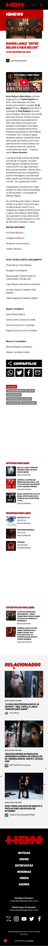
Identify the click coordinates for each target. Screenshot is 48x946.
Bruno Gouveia (13, 395)
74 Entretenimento (15, 391)
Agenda (24, 884)
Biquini (30, 391)
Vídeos (24, 878)
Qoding (30, 940)
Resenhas (24, 871)
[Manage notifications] (5, 941)
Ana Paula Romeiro (19, 60)
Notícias (11, 386)
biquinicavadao (23, 243)
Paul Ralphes (13, 403)
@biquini (19, 232)
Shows (24, 859)
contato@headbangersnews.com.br (24, 901)
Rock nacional (28, 403)
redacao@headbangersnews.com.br (24, 910)
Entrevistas (24, 865)
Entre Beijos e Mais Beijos (19, 399)
